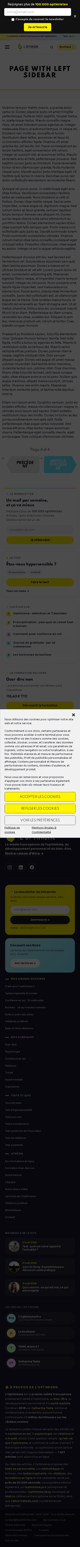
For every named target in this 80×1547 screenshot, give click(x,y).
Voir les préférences (40, 820)
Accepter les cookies (40, 796)
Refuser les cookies (40, 808)
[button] (73, 715)
